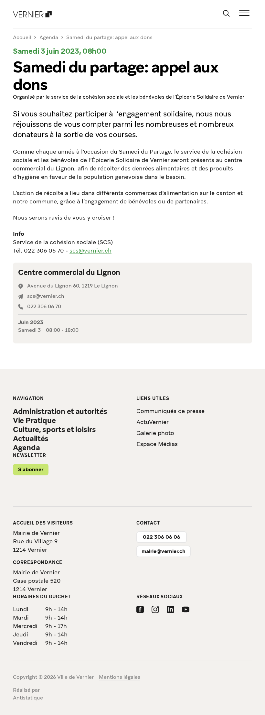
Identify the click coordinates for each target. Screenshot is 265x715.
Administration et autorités (60, 411)
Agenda (48, 37)
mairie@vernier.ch (164, 551)
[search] (226, 13)
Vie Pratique (34, 420)
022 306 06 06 (161, 537)
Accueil (22, 37)
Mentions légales (119, 677)
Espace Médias (157, 444)
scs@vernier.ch (90, 250)
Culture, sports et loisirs (54, 429)
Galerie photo (155, 433)
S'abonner (30, 469)
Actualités (30, 438)
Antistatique (28, 697)
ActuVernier (152, 422)
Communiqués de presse (170, 411)
